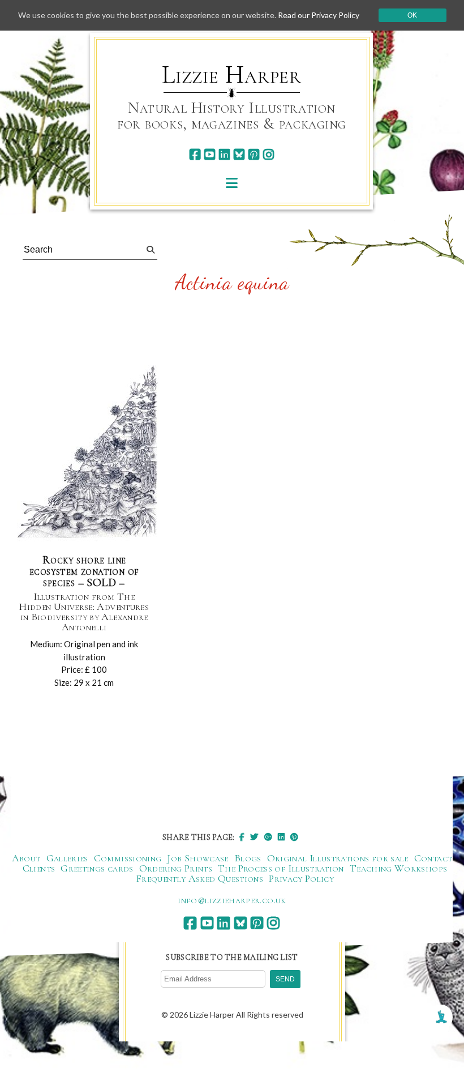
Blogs (247, 858)
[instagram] (268, 154)
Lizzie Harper (232, 74)
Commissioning (128, 858)
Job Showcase (197, 858)
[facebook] (195, 154)
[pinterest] (253, 154)
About (26, 858)
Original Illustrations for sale (338, 858)
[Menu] (232, 182)
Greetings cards (97, 868)
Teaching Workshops (398, 868)
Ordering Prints (175, 868)
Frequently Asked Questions (199, 878)
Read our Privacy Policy (318, 15)
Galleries (67, 858)
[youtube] (209, 154)
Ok (412, 15)
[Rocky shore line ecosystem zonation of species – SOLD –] (88, 454)
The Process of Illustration (281, 868)
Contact (433, 858)
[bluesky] (239, 154)
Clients (39, 868)
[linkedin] (224, 154)
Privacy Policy (301, 878)
